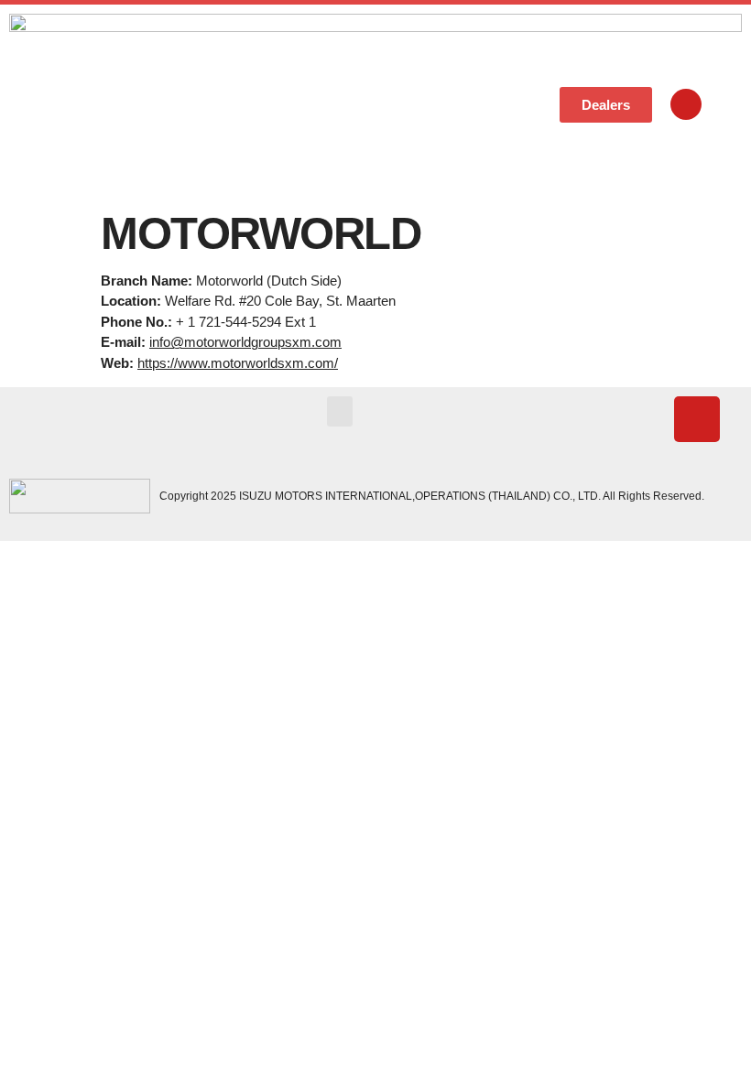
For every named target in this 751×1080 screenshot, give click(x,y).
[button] (504, 105)
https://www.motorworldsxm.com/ (237, 363)
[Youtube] (686, 104)
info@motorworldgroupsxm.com (245, 342)
